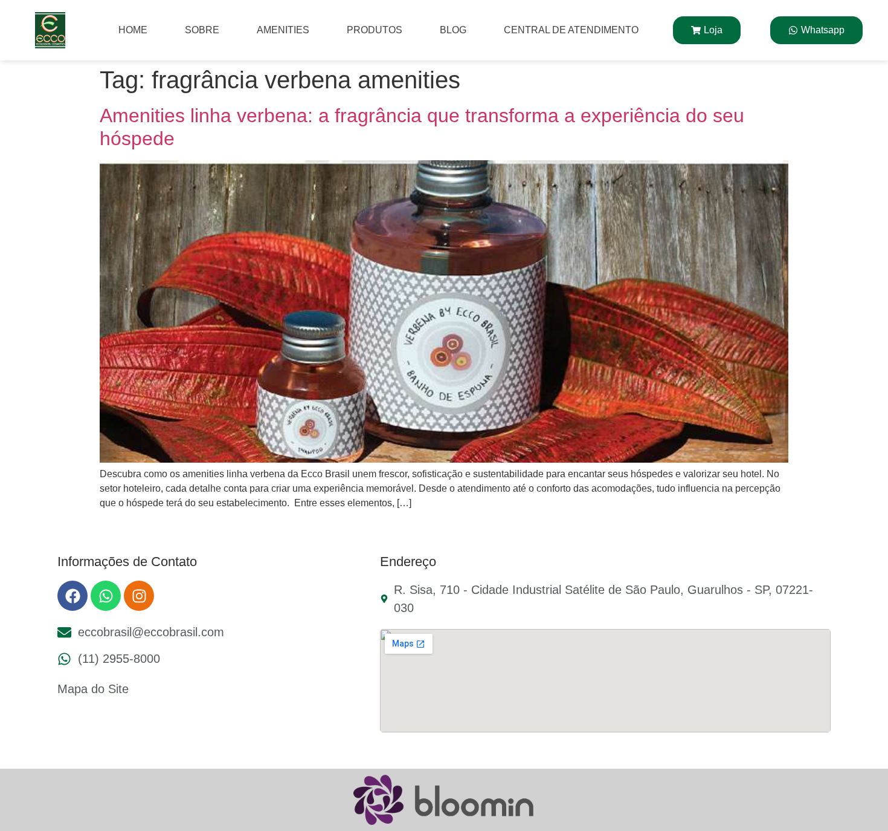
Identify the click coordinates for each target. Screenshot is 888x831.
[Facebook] (72, 596)
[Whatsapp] (106, 596)
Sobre (202, 30)
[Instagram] (139, 596)
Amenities (283, 30)
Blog (453, 30)
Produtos (374, 30)
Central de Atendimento (571, 30)
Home (132, 30)
